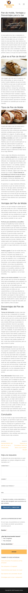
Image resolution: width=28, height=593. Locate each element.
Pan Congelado (7, 538)
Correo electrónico (7, 485)
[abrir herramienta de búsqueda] (19, 4)
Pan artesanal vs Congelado (9, 566)
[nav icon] (23, 4)
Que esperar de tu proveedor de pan (11, 573)
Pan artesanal (7, 540)
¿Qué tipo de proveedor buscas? (10, 536)
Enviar (14, 552)
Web (2, 492)
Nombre (4, 479)
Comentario (5, 465)
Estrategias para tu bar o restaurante (11, 577)
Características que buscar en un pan (11, 570)
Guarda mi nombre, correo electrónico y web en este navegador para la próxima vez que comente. (13, 501)
